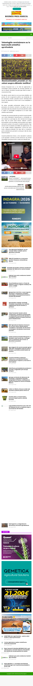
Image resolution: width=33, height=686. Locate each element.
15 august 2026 (13, 298)
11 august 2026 (13, 363)
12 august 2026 (13, 342)
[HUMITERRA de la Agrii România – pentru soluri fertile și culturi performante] (2, 636)
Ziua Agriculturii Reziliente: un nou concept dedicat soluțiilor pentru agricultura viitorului (18, 251)
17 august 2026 (6, 668)
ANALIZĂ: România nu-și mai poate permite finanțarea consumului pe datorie (18, 260)
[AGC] (16, 611)
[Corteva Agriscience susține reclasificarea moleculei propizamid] (2, 642)
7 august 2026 (13, 401)
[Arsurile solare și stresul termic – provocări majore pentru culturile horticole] (5, 398)
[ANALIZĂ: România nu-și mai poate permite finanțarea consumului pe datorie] (5, 260)
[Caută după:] (16, 38)
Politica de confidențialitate (19, 6)
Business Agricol (15, 51)
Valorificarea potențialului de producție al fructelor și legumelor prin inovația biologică (20, 370)
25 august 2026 (11, 270)
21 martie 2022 (6, 51)
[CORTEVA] (16, 558)
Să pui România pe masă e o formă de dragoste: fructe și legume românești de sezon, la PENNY (20, 285)
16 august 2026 (13, 287)
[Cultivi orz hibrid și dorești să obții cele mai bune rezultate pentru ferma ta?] (5, 390)
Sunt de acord (16, 9)
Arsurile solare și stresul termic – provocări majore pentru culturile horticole (18, 398)
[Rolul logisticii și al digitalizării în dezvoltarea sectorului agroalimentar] (5, 525)
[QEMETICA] (16, 585)
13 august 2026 (13, 320)
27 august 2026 (8, 639)
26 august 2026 (13, 254)
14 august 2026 (13, 308)
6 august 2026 (13, 527)
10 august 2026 (13, 372)
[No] (31, 5)
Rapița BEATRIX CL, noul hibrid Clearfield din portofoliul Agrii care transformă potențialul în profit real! (17, 665)
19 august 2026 (13, 278)
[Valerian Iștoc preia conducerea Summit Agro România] (5, 277)
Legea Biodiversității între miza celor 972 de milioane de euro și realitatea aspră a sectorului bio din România (20, 407)
